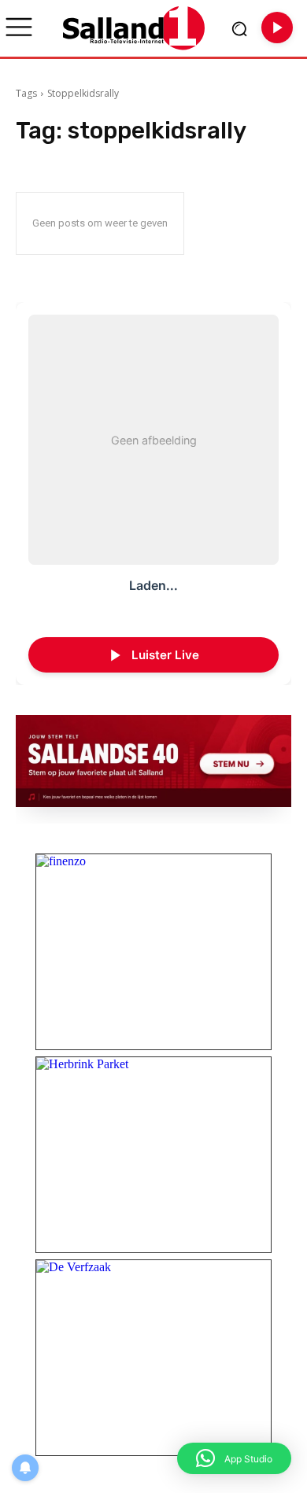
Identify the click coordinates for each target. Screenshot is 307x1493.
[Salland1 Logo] (133, 28)
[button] (234, 1458)
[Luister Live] (277, 27)
